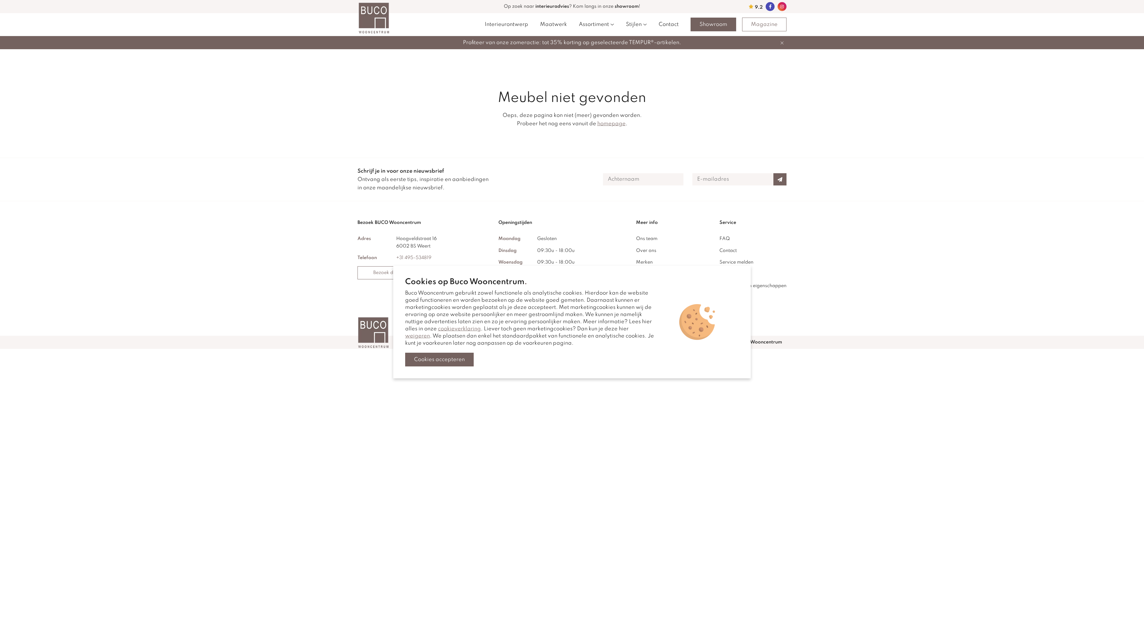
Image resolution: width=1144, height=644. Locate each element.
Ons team (647, 238)
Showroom (713, 24)
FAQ (724, 238)
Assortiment (594, 24)
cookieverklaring (459, 329)
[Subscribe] (779, 179)
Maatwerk (553, 24)
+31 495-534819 (413, 258)
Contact (669, 24)
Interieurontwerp (506, 24)
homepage (611, 123)
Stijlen (634, 24)
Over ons (646, 250)
